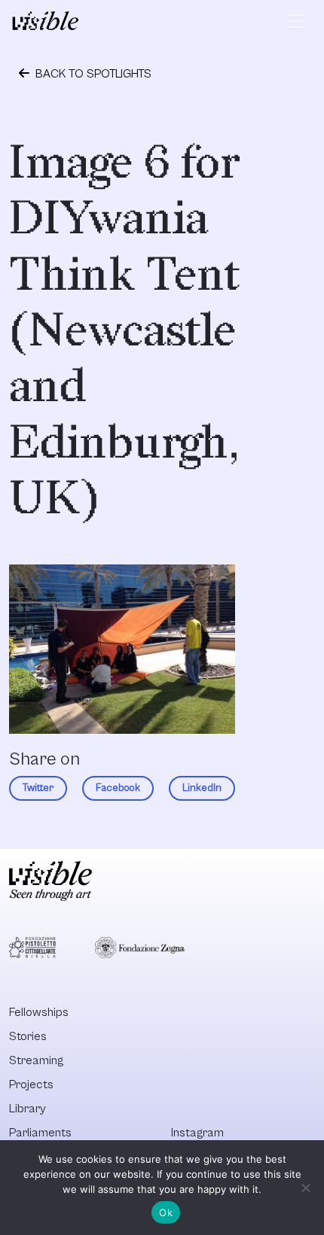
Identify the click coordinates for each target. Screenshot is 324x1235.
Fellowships (39, 1012)
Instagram (197, 1132)
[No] (305, 1187)
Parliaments (40, 1132)
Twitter (38, 788)
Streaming (36, 1060)
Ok (166, 1212)
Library (27, 1108)
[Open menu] (294, 21)
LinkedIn (202, 788)
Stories (28, 1036)
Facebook (118, 788)
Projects (31, 1084)
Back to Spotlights (91, 74)
